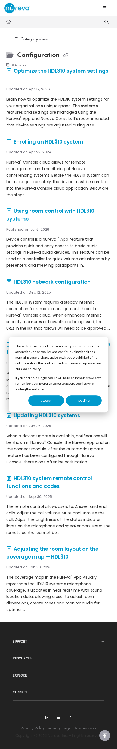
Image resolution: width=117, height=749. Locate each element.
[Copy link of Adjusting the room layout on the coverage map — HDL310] (78, 557)
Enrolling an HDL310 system (48, 141)
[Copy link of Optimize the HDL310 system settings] (14, 79)
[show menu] (104, 8)
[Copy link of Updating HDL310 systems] (89, 416)
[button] (104, 735)
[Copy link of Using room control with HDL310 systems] (38, 219)
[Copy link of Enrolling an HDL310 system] (92, 142)
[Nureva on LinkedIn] (46, 718)
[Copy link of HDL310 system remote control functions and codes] (69, 486)
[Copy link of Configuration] (65, 55)
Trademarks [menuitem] (85, 728)
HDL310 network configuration (52, 282)
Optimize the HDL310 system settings (61, 71)
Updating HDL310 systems (47, 415)
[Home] (17, 8)
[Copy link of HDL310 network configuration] (100, 282)
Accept (46, 401)
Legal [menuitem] (67, 728)
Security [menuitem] (54, 728)
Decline (84, 401)
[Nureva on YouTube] (58, 718)
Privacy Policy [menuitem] (32, 728)
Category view (34, 39)
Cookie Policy (30, 369)
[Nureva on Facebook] (70, 718)
